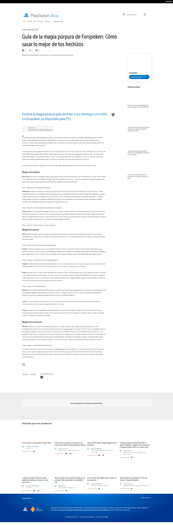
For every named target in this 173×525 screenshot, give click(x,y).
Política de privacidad (87, 517)
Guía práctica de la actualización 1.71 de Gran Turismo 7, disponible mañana (133, 479)
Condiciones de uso (71, 517)
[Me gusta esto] (34, 451)
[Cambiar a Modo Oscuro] (124, 14)
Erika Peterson (62, 448)
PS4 (35, 21)
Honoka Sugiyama (96, 483)
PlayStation (44, 15)
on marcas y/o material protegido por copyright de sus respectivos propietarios (83, 510)
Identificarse (132, 14)
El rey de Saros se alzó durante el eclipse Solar (36, 443)
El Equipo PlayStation (32, 446)
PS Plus (47, 21)
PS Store (40, 21)
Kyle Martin (61, 486)
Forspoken (25, 374)
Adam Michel (127, 451)
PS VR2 (29, 21)
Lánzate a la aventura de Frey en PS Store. (138, 76)
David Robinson (128, 483)
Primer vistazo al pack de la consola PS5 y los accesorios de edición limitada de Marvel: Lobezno (70, 444)
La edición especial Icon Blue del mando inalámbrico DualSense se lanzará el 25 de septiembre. (35, 480)
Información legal (102, 517)
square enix (33, 374)
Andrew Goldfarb (96, 448)
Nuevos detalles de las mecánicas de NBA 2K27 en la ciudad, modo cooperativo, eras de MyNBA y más (70, 480)
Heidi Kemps (32, 128)
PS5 (24, 21)
